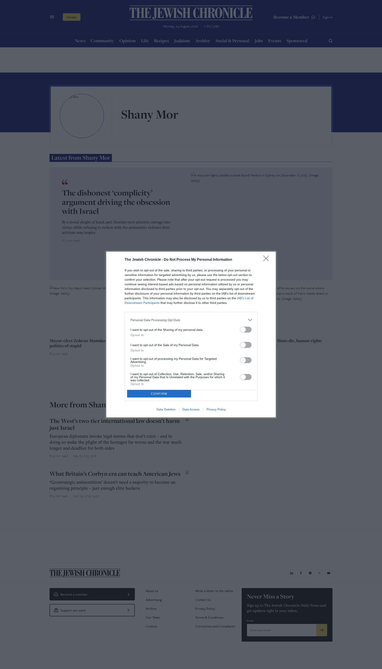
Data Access (191, 409)
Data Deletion (166, 409)
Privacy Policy (216, 409)
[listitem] (191, 320)
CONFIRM (159, 393)
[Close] (267, 260)
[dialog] (191, 334)
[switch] (246, 330)
